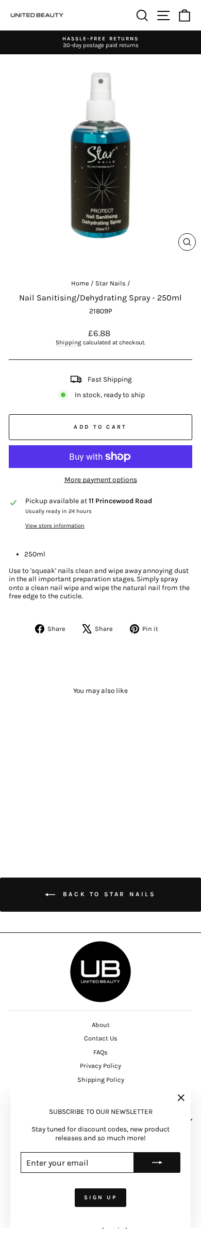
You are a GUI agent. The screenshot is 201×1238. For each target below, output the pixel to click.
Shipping (68, 342)
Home (80, 283)
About (101, 1025)
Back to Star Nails (107, 894)
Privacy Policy (100, 1065)
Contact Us (101, 1038)
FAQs (100, 1052)
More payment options (100, 479)
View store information (55, 525)
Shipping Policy (100, 1079)
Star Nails (110, 283)
